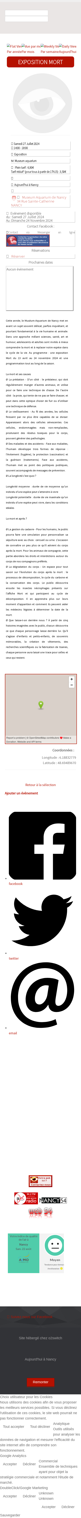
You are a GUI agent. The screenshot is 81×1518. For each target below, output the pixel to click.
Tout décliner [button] (40, 1427)
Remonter (40, 1382)
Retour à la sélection (40, 785)
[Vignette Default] (42, 103)
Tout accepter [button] (13, 1427)
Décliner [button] (29, 1464)
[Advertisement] (40, 1106)
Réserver (18, 256)
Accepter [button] (10, 1464)
